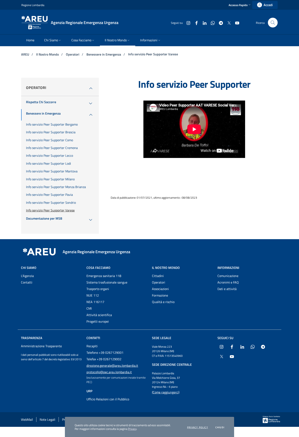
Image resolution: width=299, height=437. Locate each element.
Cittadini (158, 275)
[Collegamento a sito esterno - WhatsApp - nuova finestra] (211, 22)
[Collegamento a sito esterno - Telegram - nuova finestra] (219, 22)
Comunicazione (227, 275)
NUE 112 (92, 295)
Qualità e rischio (163, 301)
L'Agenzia (27, 275)
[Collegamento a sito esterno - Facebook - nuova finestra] (195, 22)
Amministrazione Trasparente (41, 346)
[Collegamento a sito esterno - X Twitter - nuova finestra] (227, 22)
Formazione (160, 295)
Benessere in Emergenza (104, 54)
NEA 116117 (95, 301)
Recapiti (92, 346)
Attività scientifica (99, 314)
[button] (240, 5)
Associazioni (160, 288)
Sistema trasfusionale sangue (106, 282)
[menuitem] (30, 40)
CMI (89, 308)
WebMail (27, 419)
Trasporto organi (97, 288)
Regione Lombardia (32, 5)
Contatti (26, 282)
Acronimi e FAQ (228, 282)
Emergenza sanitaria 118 (103, 275)
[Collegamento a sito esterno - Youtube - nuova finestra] (235, 22)
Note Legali (47, 419)
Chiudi (219, 427)
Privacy (132, 429)
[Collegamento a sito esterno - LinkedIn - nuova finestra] (203, 22)
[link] (265, 5)
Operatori (73, 54)
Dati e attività (227, 288)
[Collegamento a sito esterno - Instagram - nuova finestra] (187, 22)
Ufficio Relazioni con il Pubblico (107, 399)
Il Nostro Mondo (48, 54)
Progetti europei (97, 321)
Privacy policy (197, 427)
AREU (25, 54)
